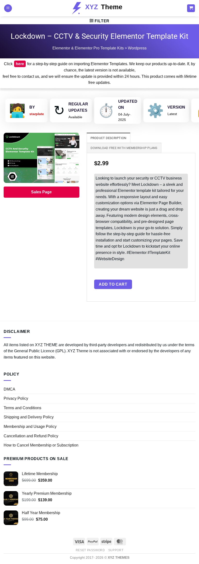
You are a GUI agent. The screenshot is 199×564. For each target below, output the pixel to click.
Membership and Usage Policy (30, 426)
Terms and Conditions (22, 408)
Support (115, 550)
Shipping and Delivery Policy (29, 417)
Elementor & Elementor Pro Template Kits (88, 48)
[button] (8, 8)
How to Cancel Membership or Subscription (41, 445)
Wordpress (137, 48)
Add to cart (113, 284)
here (20, 64)
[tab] (108, 138)
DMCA (9, 389)
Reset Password (90, 550)
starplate (36, 114)
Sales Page (41, 192)
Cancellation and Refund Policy (31, 436)
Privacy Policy (16, 398)
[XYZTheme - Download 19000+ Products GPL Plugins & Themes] (99, 8)
